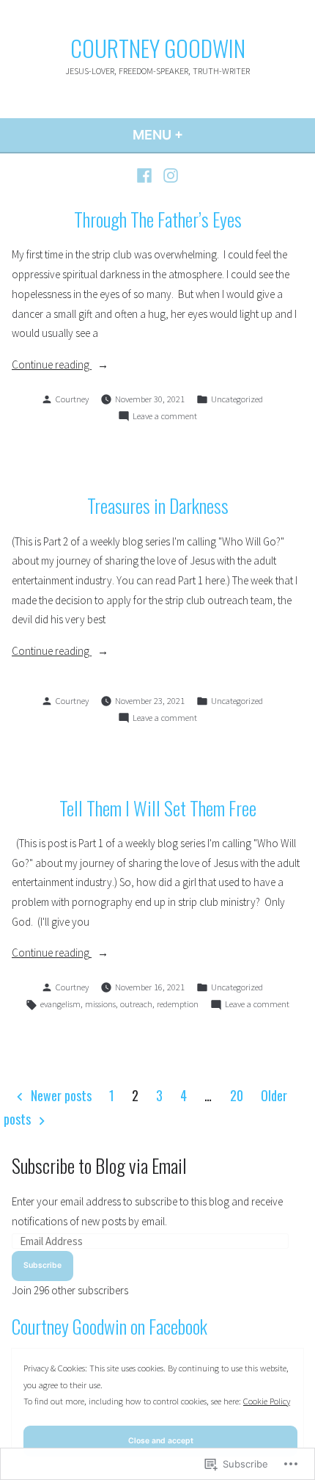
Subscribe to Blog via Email (99, 1165)
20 (236, 1095)
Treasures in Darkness (158, 505)
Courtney (72, 399)
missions (100, 1003)
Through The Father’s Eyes (158, 219)
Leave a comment (165, 417)
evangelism (60, 1003)
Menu (197, 134)
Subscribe (42, 1265)
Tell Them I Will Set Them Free (157, 807)
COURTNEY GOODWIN (157, 48)
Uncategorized (237, 399)
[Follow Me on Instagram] (169, 175)
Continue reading (52, 366)
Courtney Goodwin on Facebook (109, 1326)
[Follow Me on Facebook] (146, 175)
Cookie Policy (266, 1401)
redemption (178, 1003)
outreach (136, 1003)
